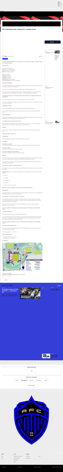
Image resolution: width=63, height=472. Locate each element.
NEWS (37, 8)
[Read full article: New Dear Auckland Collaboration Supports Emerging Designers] (57, 122)
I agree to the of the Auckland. (10, 276)
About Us (15, 461)
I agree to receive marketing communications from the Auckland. (13, 277)
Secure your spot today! (10, 205)
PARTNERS (54, 8)
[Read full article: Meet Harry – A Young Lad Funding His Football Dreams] (57, 87)
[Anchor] (17, 380)
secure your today (30, 123)
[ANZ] (31, 371)
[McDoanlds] (31, 380)
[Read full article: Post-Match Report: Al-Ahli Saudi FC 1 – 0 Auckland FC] (57, 52)
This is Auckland (5, 228)
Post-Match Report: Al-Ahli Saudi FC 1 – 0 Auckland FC (10, 291)
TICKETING (45, 8)
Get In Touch (27, 456)
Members (4, 91)
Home (3, 27)
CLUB (50, 8)
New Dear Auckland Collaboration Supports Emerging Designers (54, 356)
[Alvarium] (24, 380)
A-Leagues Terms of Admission (18, 456)
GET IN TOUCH (60, 8)
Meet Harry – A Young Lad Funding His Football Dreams (55, 289)
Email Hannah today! (13, 231)
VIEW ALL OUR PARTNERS (31, 385)
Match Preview (5, 58)
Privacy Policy (9, 276)
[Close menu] (60, 469)
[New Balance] (38, 380)
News (6, 27)
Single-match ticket (5, 89)
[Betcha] (46, 380)
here (21, 121)
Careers (39, 456)
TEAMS (41, 8)
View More (59, 285)
